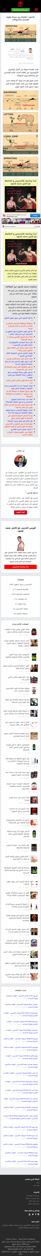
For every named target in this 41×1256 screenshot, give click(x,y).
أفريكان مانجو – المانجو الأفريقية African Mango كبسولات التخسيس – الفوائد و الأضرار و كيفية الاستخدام (20, 1117)
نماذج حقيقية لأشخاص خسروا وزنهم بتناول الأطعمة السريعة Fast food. (19, 411)
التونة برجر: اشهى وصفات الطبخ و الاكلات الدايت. (19, 433)
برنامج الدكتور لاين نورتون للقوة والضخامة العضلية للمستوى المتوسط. (17, 918)
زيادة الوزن (22, 604)
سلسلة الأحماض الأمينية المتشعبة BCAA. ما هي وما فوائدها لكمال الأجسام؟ (16, 870)
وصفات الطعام (22, 613)
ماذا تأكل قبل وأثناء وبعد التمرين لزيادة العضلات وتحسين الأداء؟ (17, 976)
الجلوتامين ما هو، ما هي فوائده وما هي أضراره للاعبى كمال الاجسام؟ (17, 747)
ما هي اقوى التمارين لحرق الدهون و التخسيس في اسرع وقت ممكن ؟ (19, 333)
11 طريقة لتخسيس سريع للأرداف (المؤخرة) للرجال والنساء (17, 905)
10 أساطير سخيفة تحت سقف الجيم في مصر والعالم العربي (16, 953)
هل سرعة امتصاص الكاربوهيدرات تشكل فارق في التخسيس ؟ (20, 344)
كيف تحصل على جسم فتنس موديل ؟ (19, 358)
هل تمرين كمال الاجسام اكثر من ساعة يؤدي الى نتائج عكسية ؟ (18, 406)
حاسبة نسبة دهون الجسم (32, 1196)
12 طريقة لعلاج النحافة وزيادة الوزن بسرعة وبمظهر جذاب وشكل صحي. (16, 712)
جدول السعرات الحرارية (33, 1204)
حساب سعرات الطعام (34, 1201)
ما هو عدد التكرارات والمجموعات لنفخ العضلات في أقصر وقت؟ (17, 821)
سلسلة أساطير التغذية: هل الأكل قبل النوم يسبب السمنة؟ (17, 701)
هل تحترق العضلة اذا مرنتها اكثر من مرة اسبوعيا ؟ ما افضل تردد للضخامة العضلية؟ (19, 394)
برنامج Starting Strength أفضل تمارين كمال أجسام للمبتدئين (16, 735)
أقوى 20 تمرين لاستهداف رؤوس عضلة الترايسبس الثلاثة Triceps (17, 894)
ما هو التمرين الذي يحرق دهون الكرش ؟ (18, 319)
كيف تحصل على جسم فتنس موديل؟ (19, 799)
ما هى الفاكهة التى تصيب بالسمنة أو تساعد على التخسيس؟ (18, 368)
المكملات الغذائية (22, 594)
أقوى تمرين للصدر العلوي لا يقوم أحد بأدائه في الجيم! (17, 964)
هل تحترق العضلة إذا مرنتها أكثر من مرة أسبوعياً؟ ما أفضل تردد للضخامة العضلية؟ (17, 761)
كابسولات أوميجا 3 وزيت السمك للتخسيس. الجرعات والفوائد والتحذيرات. (17, 786)
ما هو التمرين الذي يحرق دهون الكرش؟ (18, 883)
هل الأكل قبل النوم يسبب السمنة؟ (19, 421)
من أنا (38, 1183)
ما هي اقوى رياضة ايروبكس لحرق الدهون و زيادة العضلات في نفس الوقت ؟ (20, 375)
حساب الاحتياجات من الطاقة (32, 1198)
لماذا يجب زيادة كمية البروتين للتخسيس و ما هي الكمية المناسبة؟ (19, 401)
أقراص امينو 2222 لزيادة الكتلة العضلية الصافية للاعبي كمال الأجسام (18, 834)
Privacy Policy (11, 1239)
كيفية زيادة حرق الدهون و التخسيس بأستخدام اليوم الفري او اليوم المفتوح (18, 425)
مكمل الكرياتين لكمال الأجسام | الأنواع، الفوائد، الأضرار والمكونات (17, 942)
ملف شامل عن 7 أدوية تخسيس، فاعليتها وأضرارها (17, 846)
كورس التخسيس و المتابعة (20, 10)
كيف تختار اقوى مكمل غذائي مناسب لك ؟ (19, 382)
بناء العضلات (22, 599)
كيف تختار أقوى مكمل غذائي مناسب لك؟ (18, 678)
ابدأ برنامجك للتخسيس (20, 566)
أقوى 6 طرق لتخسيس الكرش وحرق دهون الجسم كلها (16, 667)
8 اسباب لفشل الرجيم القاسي (21, 429)
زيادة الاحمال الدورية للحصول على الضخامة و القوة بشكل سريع (20, 417)
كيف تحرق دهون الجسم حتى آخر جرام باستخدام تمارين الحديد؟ (17, 930)
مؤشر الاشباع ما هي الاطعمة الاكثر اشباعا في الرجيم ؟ (19, 354)
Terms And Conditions (26, 1239)
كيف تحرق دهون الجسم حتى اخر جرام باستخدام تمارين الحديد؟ (18, 363)
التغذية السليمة (22, 589)
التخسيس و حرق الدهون (23, 584)
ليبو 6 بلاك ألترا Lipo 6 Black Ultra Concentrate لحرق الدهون (17, 774)
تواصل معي (36, 1185)
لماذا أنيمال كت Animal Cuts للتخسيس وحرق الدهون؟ (19, 810)
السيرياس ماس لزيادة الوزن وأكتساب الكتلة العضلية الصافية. (17, 656)
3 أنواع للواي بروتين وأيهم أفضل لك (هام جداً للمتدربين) (17, 858)
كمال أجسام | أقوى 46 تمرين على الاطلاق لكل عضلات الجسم (17, 723)
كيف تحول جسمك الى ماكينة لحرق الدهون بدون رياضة (19, 349)
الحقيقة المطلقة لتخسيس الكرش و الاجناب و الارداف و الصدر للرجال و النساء (19, 326)
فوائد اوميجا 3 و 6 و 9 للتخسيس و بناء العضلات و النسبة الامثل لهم (18, 387)
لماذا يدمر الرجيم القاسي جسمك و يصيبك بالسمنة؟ (19, 338)
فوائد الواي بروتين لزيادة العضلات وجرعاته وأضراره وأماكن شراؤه (17, 631)
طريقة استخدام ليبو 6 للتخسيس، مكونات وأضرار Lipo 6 (17, 690)
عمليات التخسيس (22, 608)
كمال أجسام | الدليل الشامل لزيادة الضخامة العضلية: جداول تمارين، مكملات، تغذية (16, 643)
